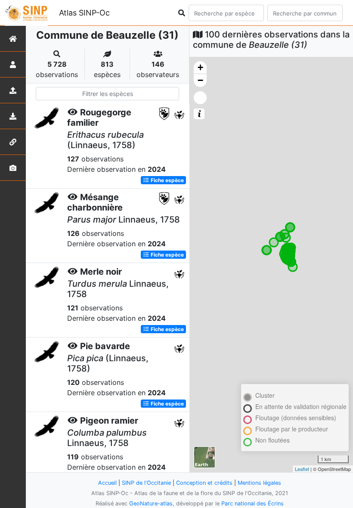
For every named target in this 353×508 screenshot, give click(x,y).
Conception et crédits (204, 483)
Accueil (107, 483)
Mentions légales (259, 483)
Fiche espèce (166, 180)
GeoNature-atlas (151, 503)
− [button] (200, 80)
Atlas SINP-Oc (84, 12)
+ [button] (200, 67)
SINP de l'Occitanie (146, 483)
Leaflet (302, 468)
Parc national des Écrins (252, 503)
